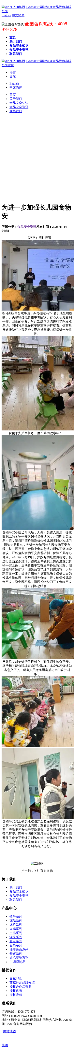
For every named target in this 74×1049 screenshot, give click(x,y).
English (14, 83)
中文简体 (15, 87)
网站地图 (9, 1031)
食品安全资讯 (26, 226)
